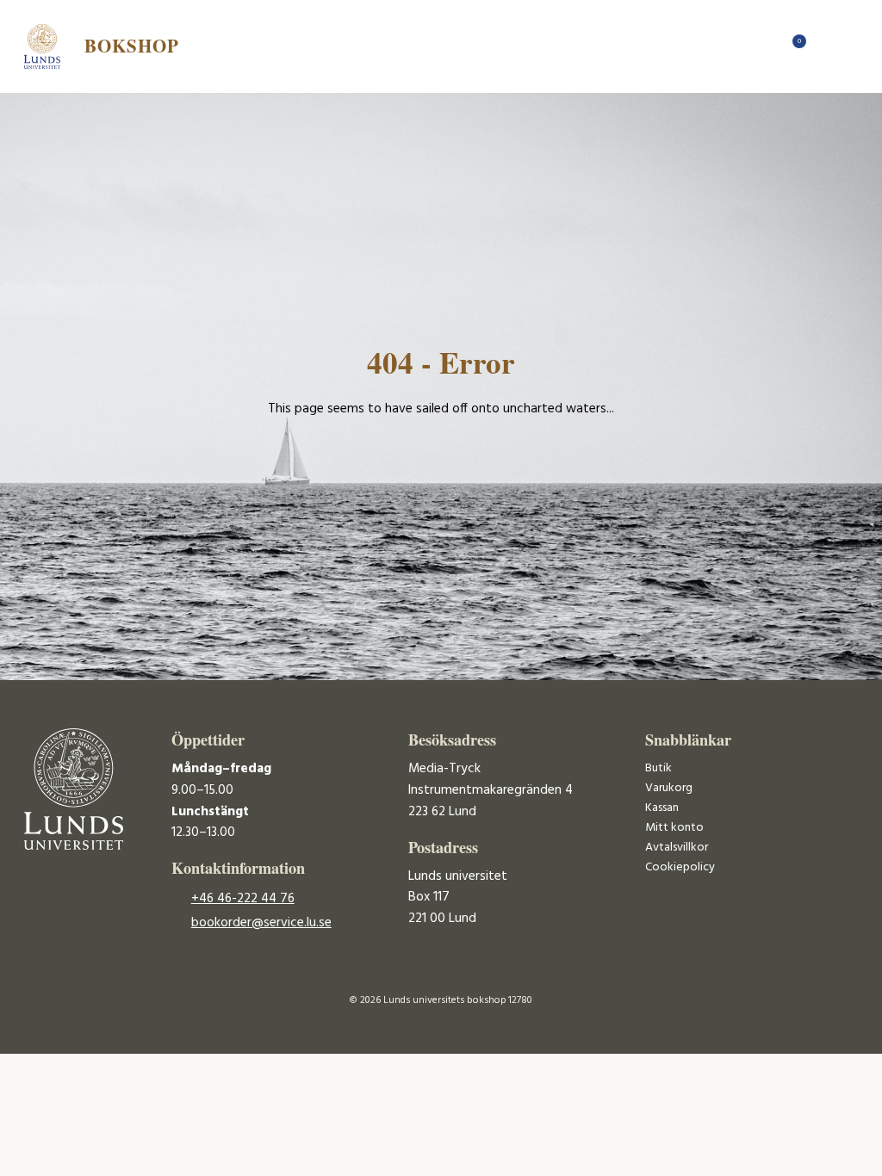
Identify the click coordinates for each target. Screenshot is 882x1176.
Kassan (662, 808)
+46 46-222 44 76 (243, 898)
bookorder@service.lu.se (261, 923)
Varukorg (669, 788)
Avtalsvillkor (676, 847)
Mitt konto (674, 828)
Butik (658, 768)
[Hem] (764, 46)
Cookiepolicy (680, 867)
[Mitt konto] (825, 46)
